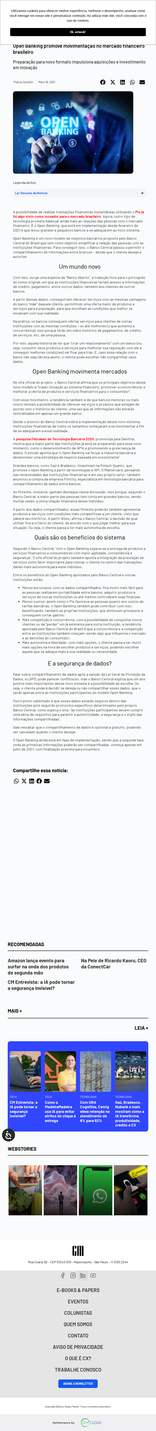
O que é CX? (78, 1358)
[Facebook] (63, 1275)
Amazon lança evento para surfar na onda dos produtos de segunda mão (38, 966)
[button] (103, 82)
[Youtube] (93, 1275)
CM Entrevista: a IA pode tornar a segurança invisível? (41, 985)
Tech (13, 1096)
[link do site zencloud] (91, 1422)
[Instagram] (73, 1275)
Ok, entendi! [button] (78, 32)
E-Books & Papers (78, 1290)
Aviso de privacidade (78, 1347)
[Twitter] (83, 1275)
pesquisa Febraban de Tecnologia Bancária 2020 (55, 439)
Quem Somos (78, 1324)
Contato (78, 1335)
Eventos (78, 1301)
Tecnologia (88, 1096)
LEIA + (141, 1028)
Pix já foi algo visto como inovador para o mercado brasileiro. (78, 214)
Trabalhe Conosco (78, 1370)
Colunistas (78, 1313)
